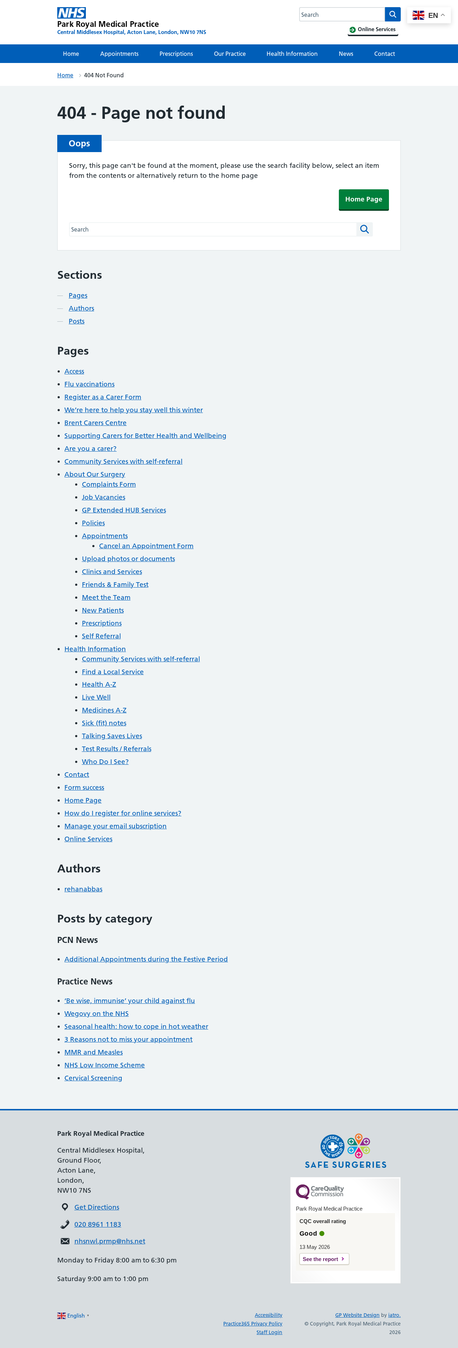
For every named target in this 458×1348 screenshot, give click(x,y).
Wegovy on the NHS (96, 1013)
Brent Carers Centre (95, 423)
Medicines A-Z (104, 710)
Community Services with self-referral (123, 461)
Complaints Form (109, 484)
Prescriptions (176, 53)
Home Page (364, 199)
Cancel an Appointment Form (146, 546)
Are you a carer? (90, 448)
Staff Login (269, 1332)
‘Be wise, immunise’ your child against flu (129, 1001)
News (346, 53)
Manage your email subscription (115, 826)
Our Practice (230, 53)
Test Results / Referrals (116, 749)
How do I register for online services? (122, 813)
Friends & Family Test (115, 584)
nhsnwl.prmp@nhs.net (109, 1241)
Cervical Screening (93, 1078)
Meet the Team (106, 597)
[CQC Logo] (320, 1198)
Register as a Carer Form (102, 397)
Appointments (119, 53)
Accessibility (268, 1315)
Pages (78, 295)
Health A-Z (99, 684)
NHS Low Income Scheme (104, 1065)
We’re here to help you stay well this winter (133, 410)
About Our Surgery (94, 474)
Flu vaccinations (89, 384)
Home (71, 53)
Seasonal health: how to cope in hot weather (136, 1026)
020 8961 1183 (97, 1224)
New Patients (103, 610)
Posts (76, 321)
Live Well (96, 697)
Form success (84, 787)
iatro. (394, 1315)
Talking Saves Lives (112, 736)
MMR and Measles (93, 1052)
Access (74, 371)
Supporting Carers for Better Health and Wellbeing (145, 436)
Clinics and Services (112, 572)
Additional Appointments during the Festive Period (146, 959)
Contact (384, 53)
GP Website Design (357, 1315)
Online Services (88, 839)
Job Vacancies (103, 497)
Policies (93, 523)
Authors (81, 308)
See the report (320, 1259)
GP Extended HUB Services (124, 510)
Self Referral (101, 636)
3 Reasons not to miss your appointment (128, 1039)
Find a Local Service (113, 672)
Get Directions (96, 1207)
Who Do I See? (105, 762)
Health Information (292, 53)
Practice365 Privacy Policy (252, 1323)
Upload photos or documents (128, 559)
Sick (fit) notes (104, 723)
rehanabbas (83, 889)
